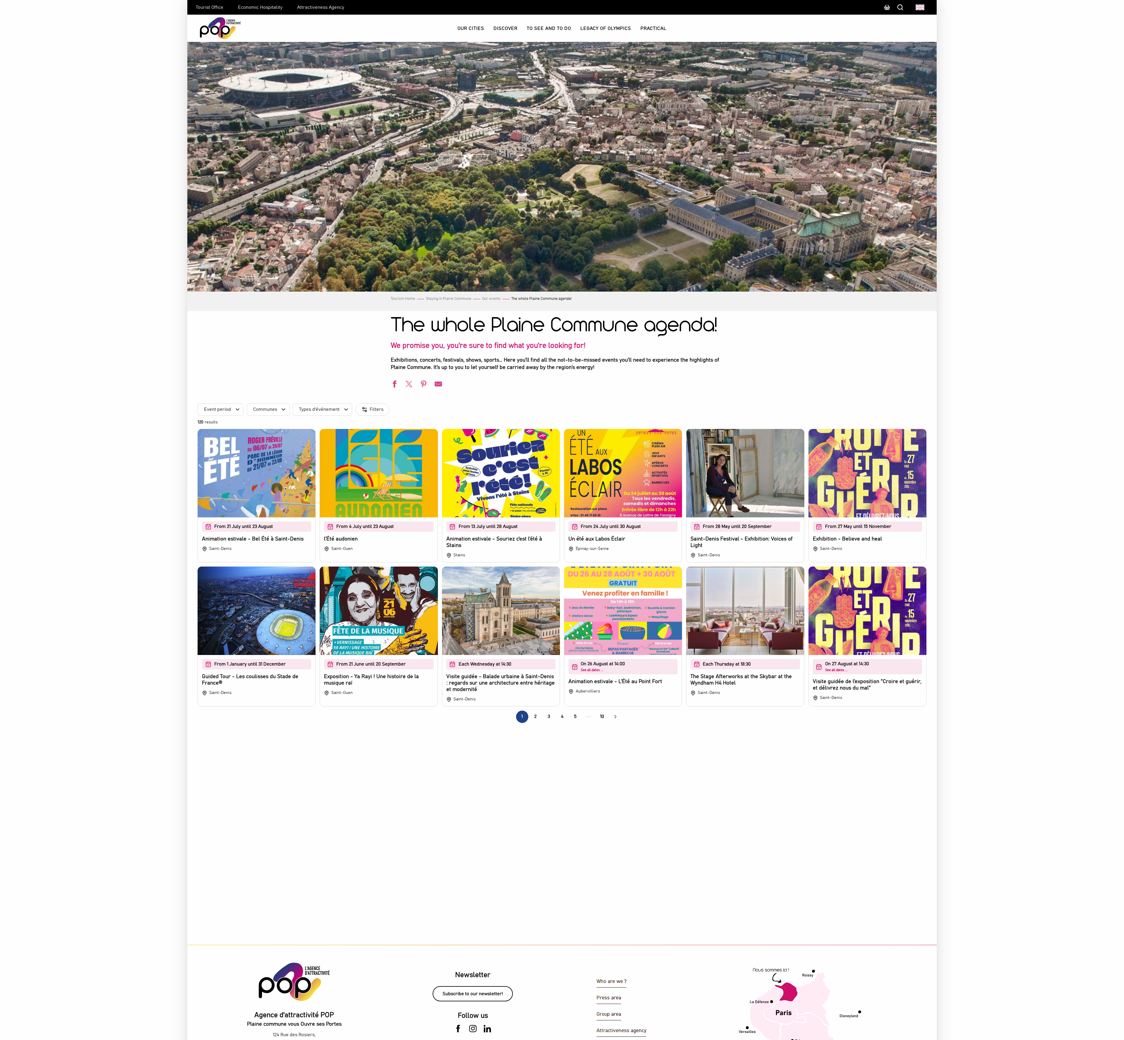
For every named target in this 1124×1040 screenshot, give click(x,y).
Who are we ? (611, 981)
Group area (609, 1014)
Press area (609, 997)
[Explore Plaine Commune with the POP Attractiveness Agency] (213, 28)
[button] (920, 7)
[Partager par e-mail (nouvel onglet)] (438, 384)
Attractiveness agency (621, 1030)
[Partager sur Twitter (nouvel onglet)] (408, 384)
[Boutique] (887, 10)
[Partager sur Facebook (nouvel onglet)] (394, 384)
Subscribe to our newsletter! (473, 993)
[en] (920, 7)
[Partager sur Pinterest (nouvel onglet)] (423, 384)
